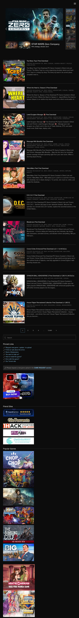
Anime (55, 144)
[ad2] (17, 577)
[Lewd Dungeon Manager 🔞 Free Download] (14, 124)
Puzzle (69, 63)
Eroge (71, 90)
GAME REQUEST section (42, 368)
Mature (29, 91)
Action (50, 197)
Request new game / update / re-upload (18, 347)
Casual (51, 63)
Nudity (35, 91)
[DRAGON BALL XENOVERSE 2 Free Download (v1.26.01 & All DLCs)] (14, 285)
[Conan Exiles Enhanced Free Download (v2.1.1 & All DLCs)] (14, 258)
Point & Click (55, 145)
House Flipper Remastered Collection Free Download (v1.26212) (48, 302)
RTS (51, 118)
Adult (50, 90)
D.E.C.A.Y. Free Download (35, 195)
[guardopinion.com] (18, 412)
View (18, 459)
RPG (40, 91)
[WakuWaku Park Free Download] (14, 178)
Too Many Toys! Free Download (37, 61)
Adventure (57, 90)
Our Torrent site (11, 361)
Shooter (53, 199)
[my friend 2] (18, 420)
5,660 (50, 330)
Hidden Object (60, 63)
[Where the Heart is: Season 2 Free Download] (14, 97)
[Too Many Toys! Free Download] (14, 70)
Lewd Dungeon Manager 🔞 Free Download (41, 114)
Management (31, 118)
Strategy (66, 118)
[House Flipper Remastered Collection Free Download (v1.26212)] (14, 312)
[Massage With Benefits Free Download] (14, 151)
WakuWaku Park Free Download (37, 168)
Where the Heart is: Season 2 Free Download (42, 88)
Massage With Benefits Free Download (40, 141)
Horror (43, 199)
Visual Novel (48, 91)
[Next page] (56, 330)
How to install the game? (14, 357)
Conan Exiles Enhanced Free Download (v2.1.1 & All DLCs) (47, 249)
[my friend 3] (18, 426)
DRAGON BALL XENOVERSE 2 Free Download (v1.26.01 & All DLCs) (50, 275)
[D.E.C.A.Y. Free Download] (14, 205)
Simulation (31, 65)
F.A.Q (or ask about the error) (15, 350)
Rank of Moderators (12, 352)
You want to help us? (12, 354)
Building (66, 251)
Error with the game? (12, 359)
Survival (61, 199)
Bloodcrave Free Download (36, 222)
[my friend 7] (18, 441)
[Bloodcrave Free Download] (14, 232)
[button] (75, 3)
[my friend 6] (18, 432)
